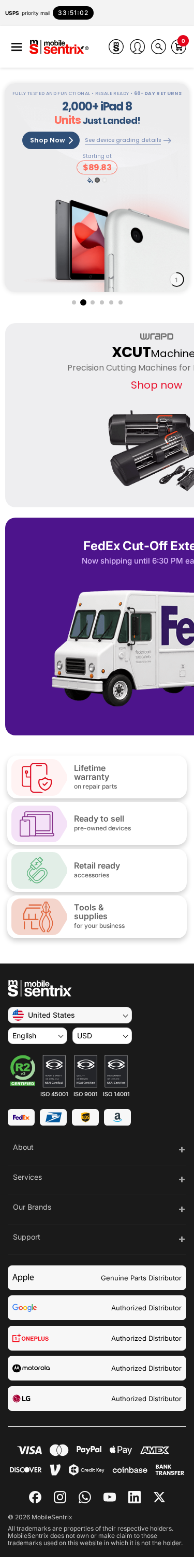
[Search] (158, 46)
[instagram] (60, 1497)
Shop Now (47, 140)
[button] (16, 47)
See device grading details (123, 140)
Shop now (156, 385)
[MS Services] (116, 46)
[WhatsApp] (85, 1497)
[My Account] (137, 46)
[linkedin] (134, 1497)
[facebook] (35, 1497)
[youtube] (109, 1497)
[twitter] (159, 1496)
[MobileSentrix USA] (59, 48)
